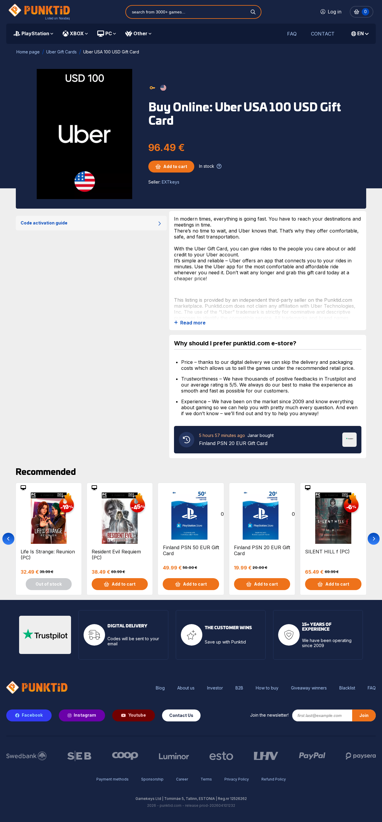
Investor (215, 688)
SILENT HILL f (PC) (327, 552)
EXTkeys (170, 181)
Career (182, 779)
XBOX (77, 33)
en (360, 33)
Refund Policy (273, 779)
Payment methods (112, 779)
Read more (193, 322)
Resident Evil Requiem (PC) (116, 555)
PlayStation (35, 33)
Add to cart (175, 166)
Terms (206, 779)
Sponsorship (152, 779)
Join (364, 715)
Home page (28, 51)
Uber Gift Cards (61, 51)
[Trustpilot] (349, 439)
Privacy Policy (236, 779)
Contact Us (181, 715)
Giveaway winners (309, 688)
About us (186, 688)
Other (140, 33)
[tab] (33, 33)
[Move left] (8, 539)
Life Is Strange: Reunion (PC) (48, 555)
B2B (239, 688)
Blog (160, 688)
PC (108, 33)
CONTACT (323, 34)
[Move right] (374, 539)
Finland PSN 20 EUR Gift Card (262, 550)
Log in (334, 12)
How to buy (267, 688)
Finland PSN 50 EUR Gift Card (191, 550)
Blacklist (347, 688)
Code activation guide (44, 222)
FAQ (292, 34)
